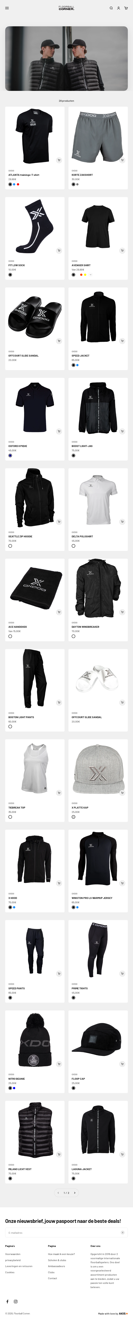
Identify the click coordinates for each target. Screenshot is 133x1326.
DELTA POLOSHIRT (82, 536)
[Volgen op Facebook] (7, 1301)
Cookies (9, 1272)
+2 (90, 275)
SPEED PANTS (16, 988)
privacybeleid (13, 1260)
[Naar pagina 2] (75, 1193)
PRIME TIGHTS (80, 988)
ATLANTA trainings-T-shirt (23, 174)
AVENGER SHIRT (81, 265)
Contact (52, 1278)
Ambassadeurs (56, 1266)
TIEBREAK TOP (16, 807)
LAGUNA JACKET (82, 1169)
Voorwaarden (12, 1253)
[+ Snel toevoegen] (59, 160)
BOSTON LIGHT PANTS (21, 717)
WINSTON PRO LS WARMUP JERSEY (92, 897)
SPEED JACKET (80, 355)
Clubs (51, 1272)
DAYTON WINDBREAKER (85, 626)
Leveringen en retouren (18, 1266)
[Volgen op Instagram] (15, 1301)
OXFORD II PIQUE (17, 445)
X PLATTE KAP (80, 807)
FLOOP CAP (78, 1078)
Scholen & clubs (57, 1260)
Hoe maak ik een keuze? (61, 1253)
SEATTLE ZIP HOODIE (20, 536)
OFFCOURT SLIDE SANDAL (23, 355)
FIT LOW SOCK (16, 265)
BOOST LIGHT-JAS (82, 445)
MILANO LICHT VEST (19, 1169)
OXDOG (11, 170)
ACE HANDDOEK (17, 626)
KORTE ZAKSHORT (82, 174)
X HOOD (12, 897)
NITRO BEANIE (16, 1078)
